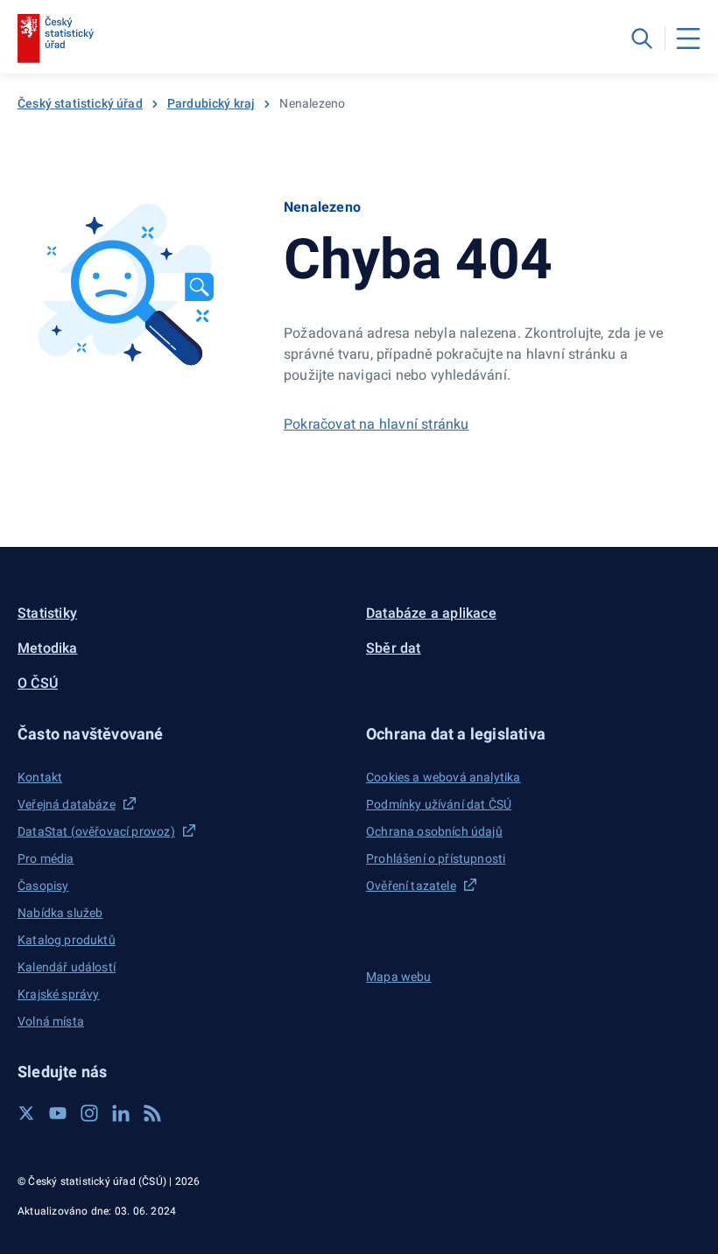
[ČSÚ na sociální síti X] (26, 1113)
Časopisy (43, 886)
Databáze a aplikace (431, 613)
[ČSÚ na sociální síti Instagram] (89, 1113)
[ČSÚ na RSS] (152, 1113)
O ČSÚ (38, 683)
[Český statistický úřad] (56, 38)
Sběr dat (393, 648)
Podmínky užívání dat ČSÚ (438, 804)
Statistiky (47, 613)
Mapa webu (399, 977)
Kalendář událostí (67, 967)
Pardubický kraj (211, 103)
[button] (185, 734)
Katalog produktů (67, 940)
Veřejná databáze (67, 804)
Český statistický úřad (80, 103)
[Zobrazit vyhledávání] (642, 38)
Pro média (46, 858)
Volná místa (51, 1021)
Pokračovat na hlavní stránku (376, 424)
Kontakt (40, 777)
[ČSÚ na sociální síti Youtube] (58, 1113)
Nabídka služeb (60, 913)
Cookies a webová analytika (443, 777)
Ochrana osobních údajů (434, 831)
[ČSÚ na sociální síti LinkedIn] (121, 1113)
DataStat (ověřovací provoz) (96, 831)
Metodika (48, 648)
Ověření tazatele (411, 886)
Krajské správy (58, 994)
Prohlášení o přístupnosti (435, 858)
